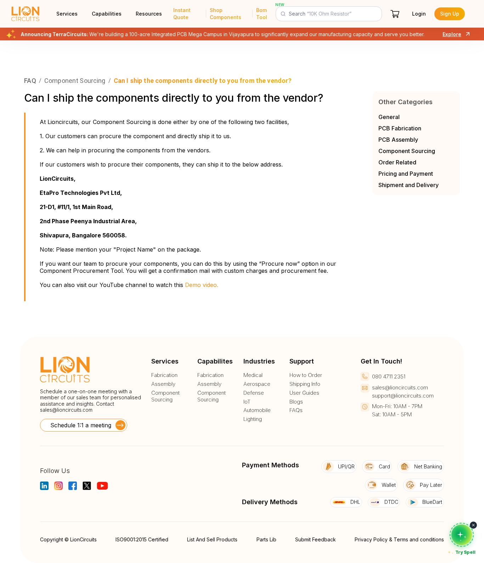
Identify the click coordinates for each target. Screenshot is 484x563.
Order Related (397, 162)
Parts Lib (266, 539)
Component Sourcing (406, 150)
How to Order (305, 375)
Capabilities (107, 14)
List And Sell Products (212, 539)
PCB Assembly (398, 139)
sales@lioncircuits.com (66, 410)
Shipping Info (304, 384)
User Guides (304, 393)
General (389, 116)
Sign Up (449, 14)
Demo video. (201, 284)
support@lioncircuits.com (403, 395)
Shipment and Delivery (408, 184)
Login (419, 14)
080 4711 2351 (388, 376)
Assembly (163, 384)
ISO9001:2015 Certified (142, 539)
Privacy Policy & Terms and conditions (399, 539)
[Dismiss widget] (473, 525)
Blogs (296, 402)
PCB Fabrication (399, 128)
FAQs (296, 410)
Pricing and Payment (405, 173)
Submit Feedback (315, 539)
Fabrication (164, 375)
